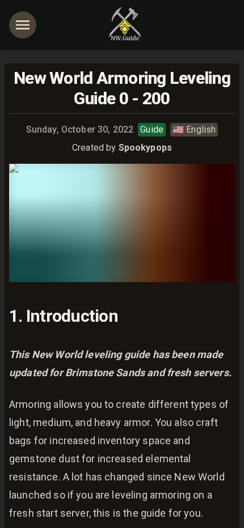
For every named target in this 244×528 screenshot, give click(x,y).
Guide (151, 129)
